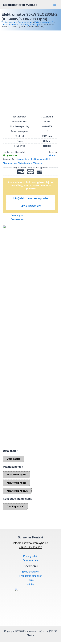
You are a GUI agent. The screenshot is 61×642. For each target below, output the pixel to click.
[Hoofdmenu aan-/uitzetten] (54, 4)
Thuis (4, 22)
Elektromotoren (25, 22)
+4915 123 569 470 (30, 206)
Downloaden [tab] (17, 219)
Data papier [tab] (17, 215)
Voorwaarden (30, 560)
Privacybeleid (30, 556)
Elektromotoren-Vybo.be (20, 4)
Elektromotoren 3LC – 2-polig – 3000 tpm (20, 24)
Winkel (12, 22)
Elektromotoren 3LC (43, 22)
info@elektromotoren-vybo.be (30, 198)
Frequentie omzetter (30, 575)
